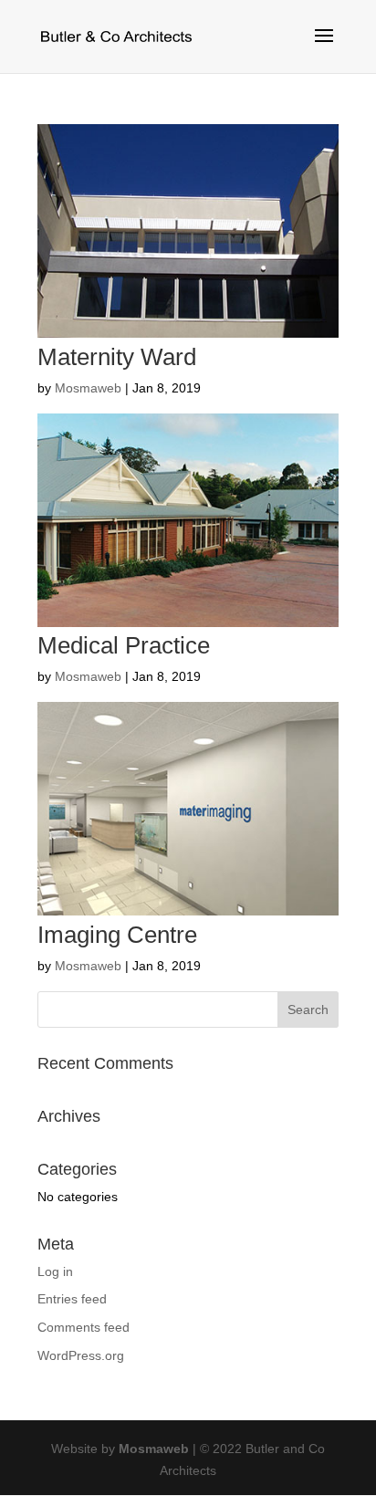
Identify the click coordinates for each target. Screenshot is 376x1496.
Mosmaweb (88, 388)
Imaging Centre (117, 934)
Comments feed (83, 1327)
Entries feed (72, 1299)
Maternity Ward (116, 357)
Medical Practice (123, 645)
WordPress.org (80, 1355)
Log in (55, 1271)
